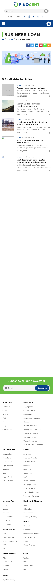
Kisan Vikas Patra (9, 541)
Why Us (5, 414)
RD (3, 549)
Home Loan (28, 473)
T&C (4, 418)
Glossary (26, 422)
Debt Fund (6, 458)
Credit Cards (28, 566)
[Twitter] (32, 45)
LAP (25, 477)
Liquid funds (7, 481)
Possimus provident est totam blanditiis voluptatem (32, 123)
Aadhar (26, 558)
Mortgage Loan (29, 485)
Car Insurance (29, 410)
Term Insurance (29, 437)
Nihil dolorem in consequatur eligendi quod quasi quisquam (31, 161)
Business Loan (29, 462)
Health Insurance (30, 426)
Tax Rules (6, 520)
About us (6, 407)
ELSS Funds (7, 462)
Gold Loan (27, 469)
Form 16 (5, 505)
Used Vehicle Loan (31, 496)
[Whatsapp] (45, 45)
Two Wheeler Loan (31, 492)
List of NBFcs (29, 537)
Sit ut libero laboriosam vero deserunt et (31, 141)
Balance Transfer (30, 458)
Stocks (5, 569)
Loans (10, 39)
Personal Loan (29, 488)
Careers (5, 410)
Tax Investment (8, 517)
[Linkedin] (36, 45)
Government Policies (31, 533)
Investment (28, 513)
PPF (4, 545)
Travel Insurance (30, 441)
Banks (25, 505)
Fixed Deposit (8, 537)
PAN (24, 569)
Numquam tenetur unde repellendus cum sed (28, 105)
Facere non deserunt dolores (31, 88)
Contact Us (7, 429)
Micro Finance (29, 481)
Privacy (5, 422)
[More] (49, 45)
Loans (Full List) (30, 517)
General (5, 469)
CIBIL (25, 562)
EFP (4, 533)
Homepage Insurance (32, 429)
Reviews (5, 566)
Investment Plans (30, 433)
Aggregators (28, 407)
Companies (28, 414)
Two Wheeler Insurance (33, 445)
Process (5, 513)
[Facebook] (28, 45)
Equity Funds (7, 465)
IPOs (4, 558)
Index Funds (7, 477)
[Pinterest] (41, 45)
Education (27, 509)
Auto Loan (27, 454)
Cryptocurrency (8, 580)
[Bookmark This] (50, 96)
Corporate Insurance (31, 418)
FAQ (4, 426)
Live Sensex (7, 562)
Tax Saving (6, 524)
